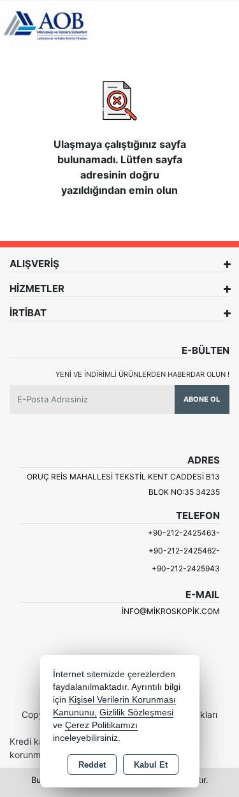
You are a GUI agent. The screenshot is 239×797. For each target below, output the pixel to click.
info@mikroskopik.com (171, 611)
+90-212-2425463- (184, 532)
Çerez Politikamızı (101, 725)
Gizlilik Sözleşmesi (136, 712)
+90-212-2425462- (184, 550)
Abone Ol (202, 399)
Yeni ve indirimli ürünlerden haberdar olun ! (142, 374)
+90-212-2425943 (186, 568)
